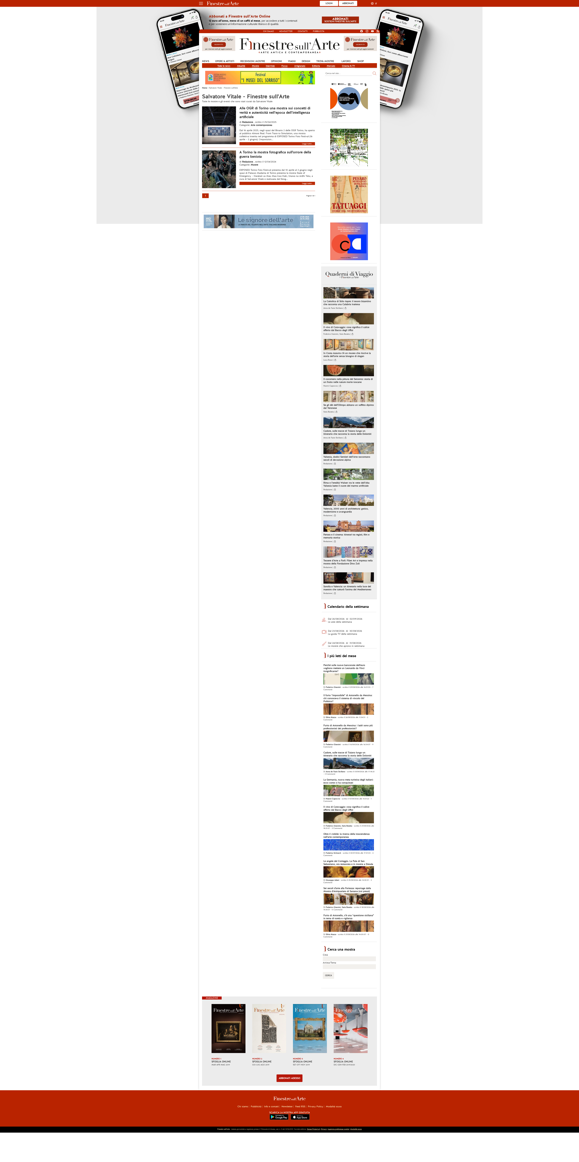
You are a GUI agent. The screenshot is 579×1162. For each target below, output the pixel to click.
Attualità (241, 66)
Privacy (324, 1129)
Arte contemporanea (261, 125)
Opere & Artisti (224, 61)
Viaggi (292, 61)
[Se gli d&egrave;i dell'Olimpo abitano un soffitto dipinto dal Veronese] (348, 397)
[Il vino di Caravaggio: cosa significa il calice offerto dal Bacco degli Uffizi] (348, 319)
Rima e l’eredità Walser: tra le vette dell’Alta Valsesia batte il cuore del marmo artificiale (346, 484)
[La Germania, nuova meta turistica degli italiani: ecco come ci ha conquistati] (348, 791)
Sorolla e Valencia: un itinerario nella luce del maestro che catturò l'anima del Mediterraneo (347, 588)
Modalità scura (334, 1106)
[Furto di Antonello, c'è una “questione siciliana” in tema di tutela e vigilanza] (348, 927)
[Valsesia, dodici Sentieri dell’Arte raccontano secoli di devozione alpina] (348, 449)
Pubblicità (318, 31)
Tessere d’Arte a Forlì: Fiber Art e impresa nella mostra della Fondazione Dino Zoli (348, 562)
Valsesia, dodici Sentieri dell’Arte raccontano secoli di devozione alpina (346, 458)
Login (329, 3)
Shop (360, 61)
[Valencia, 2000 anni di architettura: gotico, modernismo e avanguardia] (348, 501)
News (205, 61)
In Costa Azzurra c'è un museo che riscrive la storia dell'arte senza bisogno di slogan (347, 355)
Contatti (303, 31)
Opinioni (276, 61)
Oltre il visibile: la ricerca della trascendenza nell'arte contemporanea (346, 835)
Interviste (270, 66)
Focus (285, 66)
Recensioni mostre (252, 61)
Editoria (316, 66)
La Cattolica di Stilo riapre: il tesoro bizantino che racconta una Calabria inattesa (347, 303)
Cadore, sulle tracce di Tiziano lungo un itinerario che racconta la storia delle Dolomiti (347, 432)
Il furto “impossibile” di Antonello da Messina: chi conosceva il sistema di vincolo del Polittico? (347, 698)
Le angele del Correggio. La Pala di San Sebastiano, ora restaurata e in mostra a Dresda (348, 863)
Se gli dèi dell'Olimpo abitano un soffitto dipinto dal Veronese (348, 407)
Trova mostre (325, 61)
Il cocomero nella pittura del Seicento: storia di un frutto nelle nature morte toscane (348, 381)
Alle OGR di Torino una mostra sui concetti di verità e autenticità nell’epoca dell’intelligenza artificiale (274, 112)
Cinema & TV (348, 66)
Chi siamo (268, 31)
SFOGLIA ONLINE (221, 1061)
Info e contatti (271, 1106)
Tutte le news (223, 66)
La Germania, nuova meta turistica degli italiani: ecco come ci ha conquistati (348, 781)
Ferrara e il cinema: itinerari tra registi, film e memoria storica (346, 536)
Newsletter (286, 31)
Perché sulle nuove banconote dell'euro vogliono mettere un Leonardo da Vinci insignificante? (344, 668)
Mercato (331, 66)
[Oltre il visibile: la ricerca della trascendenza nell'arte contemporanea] (348, 845)
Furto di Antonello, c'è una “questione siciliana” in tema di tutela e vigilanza (348, 917)
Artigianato (299, 66)
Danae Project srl (313, 1129)
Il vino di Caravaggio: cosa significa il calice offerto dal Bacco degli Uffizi (346, 329)
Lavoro (346, 61)
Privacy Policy (315, 1106)
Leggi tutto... (307, 143)
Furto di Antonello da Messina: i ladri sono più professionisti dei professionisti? (348, 727)
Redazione (248, 122)
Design (306, 61)
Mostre (255, 66)
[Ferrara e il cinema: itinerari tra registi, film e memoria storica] (348, 526)
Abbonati (348, 3)
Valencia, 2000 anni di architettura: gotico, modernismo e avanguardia (345, 510)
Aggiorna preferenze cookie (338, 1129)
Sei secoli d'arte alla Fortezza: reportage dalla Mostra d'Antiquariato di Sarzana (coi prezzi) (347, 890)
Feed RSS (300, 1106)
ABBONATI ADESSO (289, 1078)
